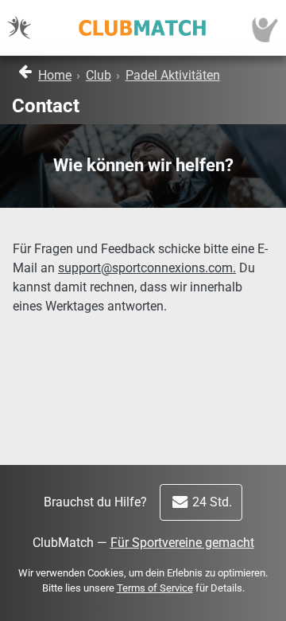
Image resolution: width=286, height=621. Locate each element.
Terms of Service (155, 588)
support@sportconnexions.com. (147, 267)
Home (55, 75)
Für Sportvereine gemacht (182, 542)
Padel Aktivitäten (173, 75)
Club (98, 75)
